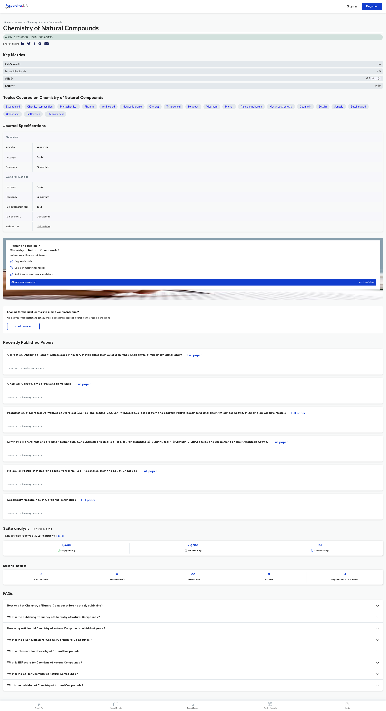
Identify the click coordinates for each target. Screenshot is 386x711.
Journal (18, 22)
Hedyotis (193, 106)
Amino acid (108, 106)
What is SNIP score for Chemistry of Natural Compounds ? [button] (44, 662)
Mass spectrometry (281, 106)
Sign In (352, 6)
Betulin (323, 106)
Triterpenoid (173, 106)
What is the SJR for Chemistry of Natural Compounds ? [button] (42, 674)
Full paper (194, 355)
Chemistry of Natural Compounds (44, 22)
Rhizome (89, 106)
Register (372, 6)
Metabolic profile (132, 106)
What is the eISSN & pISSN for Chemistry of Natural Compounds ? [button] (49, 640)
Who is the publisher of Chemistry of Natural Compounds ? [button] (45, 685)
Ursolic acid (12, 114)
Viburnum (212, 106)
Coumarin (305, 106)
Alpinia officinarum (251, 106)
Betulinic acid (358, 106)
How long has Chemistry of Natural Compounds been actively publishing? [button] (55, 605)
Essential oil (13, 106)
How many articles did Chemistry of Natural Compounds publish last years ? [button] (56, 628)
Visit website (43, 216)
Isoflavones (33, 114)
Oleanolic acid (56, 114)
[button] (19, 64)
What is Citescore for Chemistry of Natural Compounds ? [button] (44, 651)
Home (7, 22)
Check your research (193, 282)
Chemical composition (39, 106)
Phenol (229, 106)
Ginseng (154, 106)
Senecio (338, 106)
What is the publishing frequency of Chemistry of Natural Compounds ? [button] (53, 617)
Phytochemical (68, 106)
